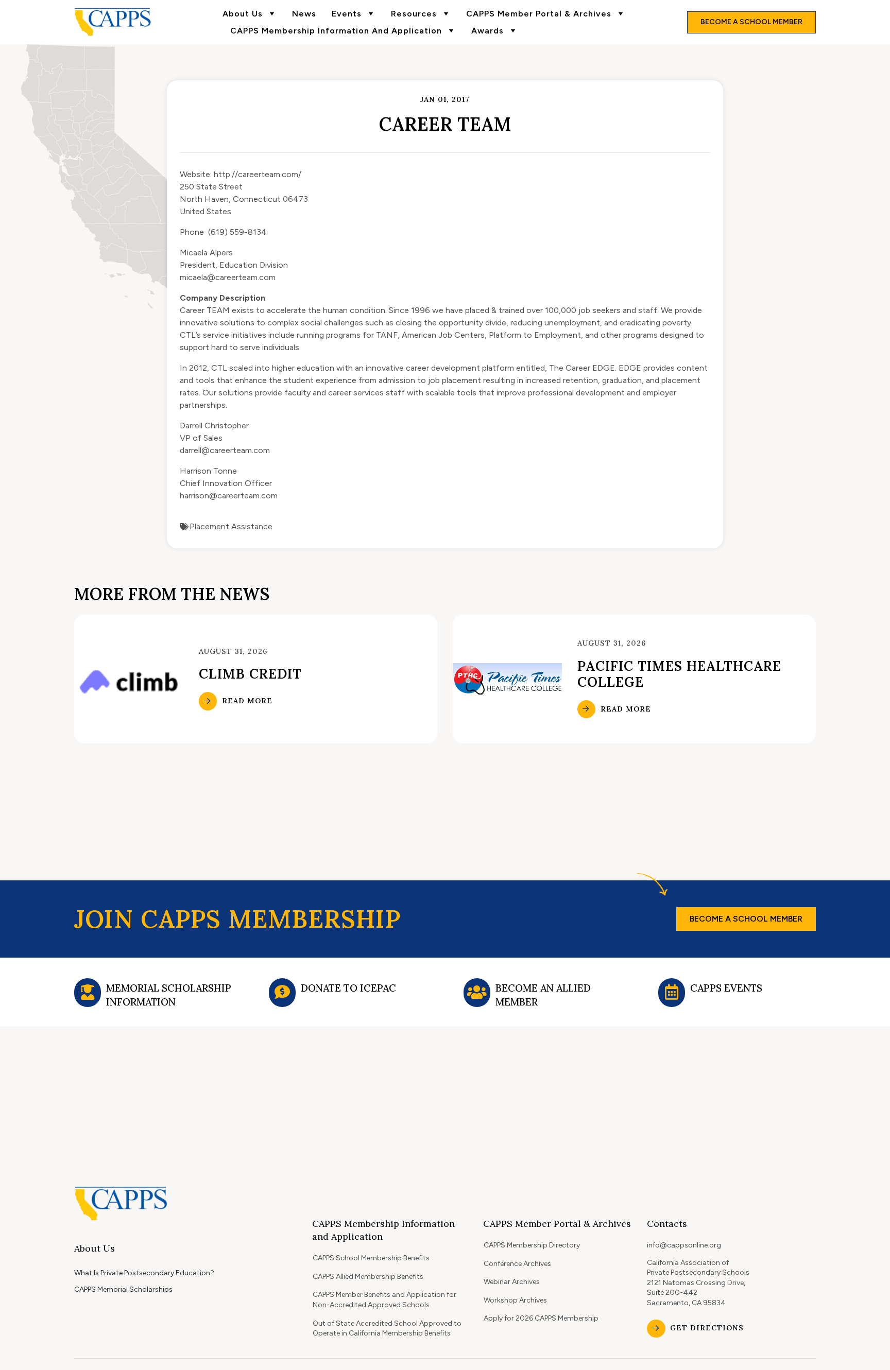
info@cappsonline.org (684, 1245)
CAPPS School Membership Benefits (371, 1258)
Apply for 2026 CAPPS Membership (541, 1318)
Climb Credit (250, 673)
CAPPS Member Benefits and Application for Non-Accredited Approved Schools (384, 1299)
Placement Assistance (231, 526)
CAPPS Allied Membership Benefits (368, 1276)
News (304, 14)
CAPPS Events (726, 988)
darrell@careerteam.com (225, 450)
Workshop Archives (515, 1300)
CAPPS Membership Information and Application (336, 31)
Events (347, 14)
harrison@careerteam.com (229, 495)
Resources (414, 14)
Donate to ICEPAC (348, 988)
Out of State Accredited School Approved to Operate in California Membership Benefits (387, 1328)
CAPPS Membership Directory (532, 1245)
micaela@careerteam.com (228, 277)
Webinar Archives (512, 1281)
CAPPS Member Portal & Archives (538, 14)
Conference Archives (517, 1263)
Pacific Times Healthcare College (679, 673)
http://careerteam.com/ (257, 174)
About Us (242, 14)
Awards (487, 31)
